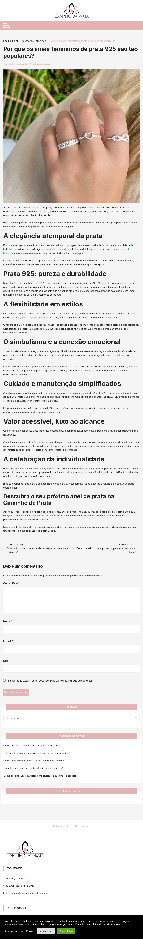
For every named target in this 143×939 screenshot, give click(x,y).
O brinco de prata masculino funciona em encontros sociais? (36, 753)
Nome (7, 621)
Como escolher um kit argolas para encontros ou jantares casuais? (40, 775)
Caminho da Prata (41, 515)
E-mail (8, 640)
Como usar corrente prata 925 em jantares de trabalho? (34, 760)
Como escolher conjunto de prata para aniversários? (32, 745)
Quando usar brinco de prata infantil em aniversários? (33, 768)
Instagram (83, 826)
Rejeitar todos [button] (46, 931)
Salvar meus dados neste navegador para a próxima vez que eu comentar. (50, 680)
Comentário (11, 583)
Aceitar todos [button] (66, 931)
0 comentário (42, 64)
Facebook (62, 826)
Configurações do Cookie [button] (19, 931)
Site (5, 660)
